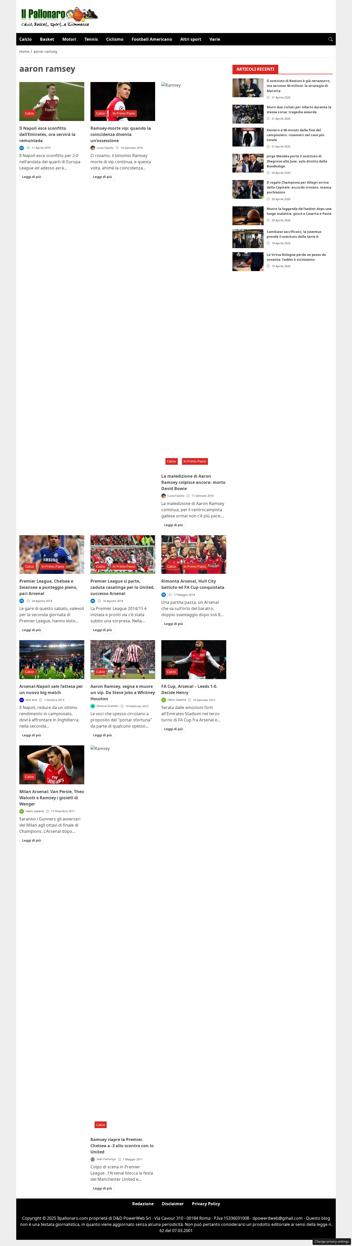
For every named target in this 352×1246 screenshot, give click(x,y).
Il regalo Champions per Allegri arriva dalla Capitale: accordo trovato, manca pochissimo (299, 187)
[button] (331, 39)
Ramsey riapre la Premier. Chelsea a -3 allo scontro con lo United (122, 1146)
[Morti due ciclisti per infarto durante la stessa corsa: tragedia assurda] (248, 114)
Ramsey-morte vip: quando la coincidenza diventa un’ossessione (120, 134)
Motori (69, 39)
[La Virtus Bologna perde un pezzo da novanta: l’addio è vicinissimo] (248, 261)
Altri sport (190, 39)
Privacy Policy (206, 1204)
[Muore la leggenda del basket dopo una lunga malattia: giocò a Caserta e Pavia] (248, 215)
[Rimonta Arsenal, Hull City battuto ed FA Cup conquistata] (193, 554)
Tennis (91, 39)
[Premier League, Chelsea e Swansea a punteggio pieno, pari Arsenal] (51, 554)
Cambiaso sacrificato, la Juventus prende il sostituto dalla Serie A (294, 234)
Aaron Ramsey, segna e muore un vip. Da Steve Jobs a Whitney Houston (122, 692)
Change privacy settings (332, 1241)
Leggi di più (31, 176)
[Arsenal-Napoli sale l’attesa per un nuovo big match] (51, 659)
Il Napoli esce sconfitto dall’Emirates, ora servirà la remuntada (47, 134)
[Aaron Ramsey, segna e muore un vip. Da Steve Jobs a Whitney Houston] (122, 659)
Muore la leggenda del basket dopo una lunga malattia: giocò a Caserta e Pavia (299, 211)
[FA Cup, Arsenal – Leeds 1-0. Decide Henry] (193, 659)
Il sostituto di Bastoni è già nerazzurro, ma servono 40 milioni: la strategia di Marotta (299, 86)
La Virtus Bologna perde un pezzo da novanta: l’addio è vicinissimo (296, 257)
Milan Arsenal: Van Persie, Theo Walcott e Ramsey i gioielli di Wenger (51, 798)
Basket (47, 39)
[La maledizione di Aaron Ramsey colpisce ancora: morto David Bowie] (193, 275)
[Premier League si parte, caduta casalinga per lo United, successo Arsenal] (122, 554)
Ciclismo (114, 39)
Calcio (25, 39)
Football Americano (152, 39)
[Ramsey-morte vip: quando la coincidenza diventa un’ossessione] (122, 101)
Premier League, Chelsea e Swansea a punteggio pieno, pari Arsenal (48, 587)
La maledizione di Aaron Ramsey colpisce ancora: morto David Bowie (193, 482)
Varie (214, 39)
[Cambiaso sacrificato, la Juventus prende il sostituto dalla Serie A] (248, 238)
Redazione (143, 1204)
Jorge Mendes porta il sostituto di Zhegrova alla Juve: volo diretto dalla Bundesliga (297, 161)
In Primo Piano (124, 113)
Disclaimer (173, 1204)
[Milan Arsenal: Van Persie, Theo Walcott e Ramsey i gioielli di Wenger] (51, 764)
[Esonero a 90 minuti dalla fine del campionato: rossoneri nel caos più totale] (248, 137)
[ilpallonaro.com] (59, 16)
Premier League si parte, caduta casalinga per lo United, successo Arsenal (122, 587)
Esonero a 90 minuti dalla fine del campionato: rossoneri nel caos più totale (295, 135)
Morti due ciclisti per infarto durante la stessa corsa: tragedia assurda (299, 109)
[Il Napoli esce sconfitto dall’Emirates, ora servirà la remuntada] (51, 101)
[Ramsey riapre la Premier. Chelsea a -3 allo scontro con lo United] (122, 938)
